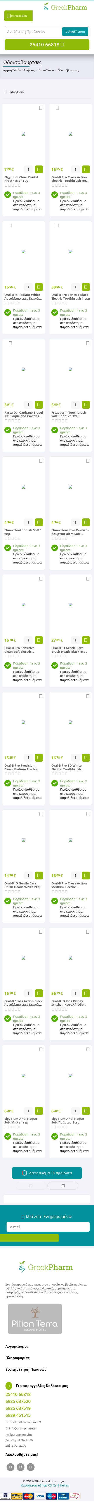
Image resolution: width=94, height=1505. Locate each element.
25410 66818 (44, 45)
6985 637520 (18, 1401)
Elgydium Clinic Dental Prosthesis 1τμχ (21, 179)
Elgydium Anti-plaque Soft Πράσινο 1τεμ (67, 1120)
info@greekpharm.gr (22, 1428)
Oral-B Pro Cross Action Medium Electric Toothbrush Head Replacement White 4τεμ (70, 885)
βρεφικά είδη (14, 1296)
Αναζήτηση (76, 31)
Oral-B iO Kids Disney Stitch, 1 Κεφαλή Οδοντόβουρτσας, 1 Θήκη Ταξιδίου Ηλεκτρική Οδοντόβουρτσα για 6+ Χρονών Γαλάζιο (69, 1003)
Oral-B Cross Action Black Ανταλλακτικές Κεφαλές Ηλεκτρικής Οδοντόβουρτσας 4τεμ (23, 1003)
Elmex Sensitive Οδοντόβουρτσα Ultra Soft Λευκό (70, 532)
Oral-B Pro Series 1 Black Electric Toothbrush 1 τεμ (70, 296)
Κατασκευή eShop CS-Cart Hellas (45, 1485)
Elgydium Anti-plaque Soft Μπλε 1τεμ (20, 1120)
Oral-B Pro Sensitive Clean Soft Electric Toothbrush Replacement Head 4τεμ (23, 650)
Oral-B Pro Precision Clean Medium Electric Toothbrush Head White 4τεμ (22, 767)
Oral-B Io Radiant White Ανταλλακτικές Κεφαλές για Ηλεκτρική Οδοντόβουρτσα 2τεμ (23, 296)
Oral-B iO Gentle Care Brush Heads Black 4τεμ (69, 650)
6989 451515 (18, 1415)
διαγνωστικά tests (65, 1292)
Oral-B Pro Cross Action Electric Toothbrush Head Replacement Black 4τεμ (70, 179)
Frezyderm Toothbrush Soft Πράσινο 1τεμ (68, 414)
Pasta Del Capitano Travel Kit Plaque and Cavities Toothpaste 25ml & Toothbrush (23, 414)
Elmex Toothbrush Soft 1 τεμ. (23, 532)
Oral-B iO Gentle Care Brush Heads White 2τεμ (22, 885)
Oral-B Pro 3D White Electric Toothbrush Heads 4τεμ (66, 767)
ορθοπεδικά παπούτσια (36, 1292)
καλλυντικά (45, 1288)
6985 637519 (18, 1408)
